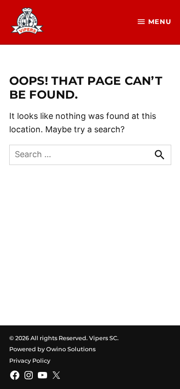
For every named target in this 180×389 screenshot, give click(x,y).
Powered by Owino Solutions (52, 349)
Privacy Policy (29, 360)
